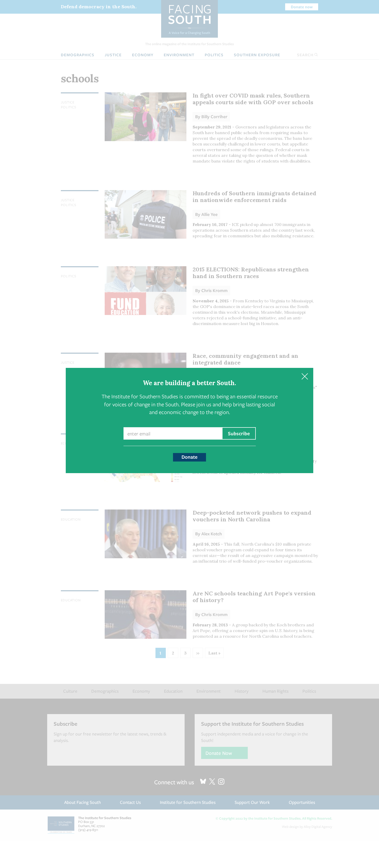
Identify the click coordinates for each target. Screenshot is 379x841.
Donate (189, 457)
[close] (304, 376)
